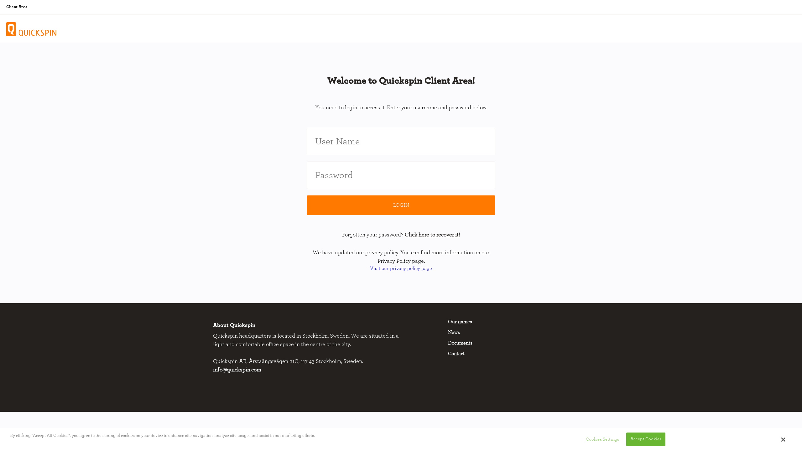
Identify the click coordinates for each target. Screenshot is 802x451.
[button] (783, 439)
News (454, 332)
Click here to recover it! (432, 235)
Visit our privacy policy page (401, 268)
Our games (460, 321)
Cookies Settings (602, 439)
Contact (456, 353)
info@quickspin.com (237, 370)
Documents (460, 342)
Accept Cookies (645, 439)
